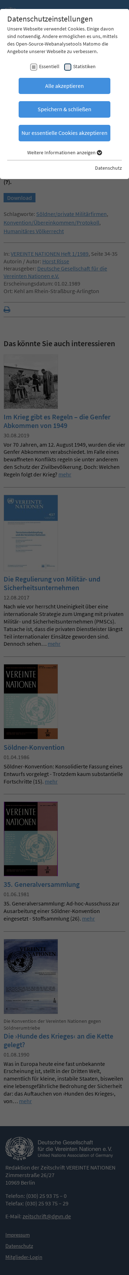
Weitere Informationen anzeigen (62, 152)
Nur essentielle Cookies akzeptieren (65, 132)
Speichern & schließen (64, 109)
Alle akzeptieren (64, 85)
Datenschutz (108, 168)
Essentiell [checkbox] (49, 66)
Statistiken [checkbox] (84, 66)
